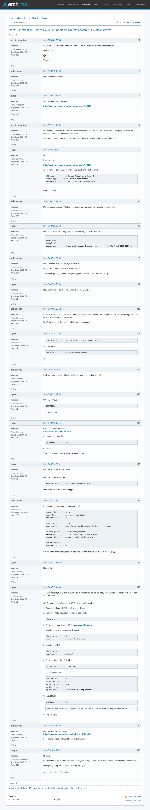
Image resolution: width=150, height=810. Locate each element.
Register (35, 18)
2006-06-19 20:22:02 (52, 750)
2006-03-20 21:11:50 (51, 96)
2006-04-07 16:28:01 (52, 464)
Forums (86, 5)
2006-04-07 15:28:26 (52, 370)
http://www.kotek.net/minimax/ (57, 431)
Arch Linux (16, 4)
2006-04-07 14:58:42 (52, 309)
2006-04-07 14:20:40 (52, 284)
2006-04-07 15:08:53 (52, 333)
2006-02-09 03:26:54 (52, 40)
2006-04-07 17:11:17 (51, 500)
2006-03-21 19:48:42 (52, 125)
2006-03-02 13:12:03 (52, 71)
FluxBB (137, 800)
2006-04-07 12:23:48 (52, 226)
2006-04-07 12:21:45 (52, 201)
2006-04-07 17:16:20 (52, 563)
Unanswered (136, 22)
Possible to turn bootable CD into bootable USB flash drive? (73, 29)
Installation (26, 29)
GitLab (106, 5)
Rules (18, 18)
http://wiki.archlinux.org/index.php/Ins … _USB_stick (67, 734)
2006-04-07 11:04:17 (51, 150)
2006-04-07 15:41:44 (52, 394)
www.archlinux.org (83, 625)
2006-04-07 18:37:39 (52, 726)
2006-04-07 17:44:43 (52, 587)
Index (10, 18)
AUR (129, 5)
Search (27, 18)
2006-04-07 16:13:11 (51, 423)
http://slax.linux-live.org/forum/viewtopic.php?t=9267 (67, 106)
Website (16, 114)
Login (44, 18)
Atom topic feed (134, 796)
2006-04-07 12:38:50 (52, 258)
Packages (73, 5)
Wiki (96, 5)
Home (61, 5)
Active (126, 22)
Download (140, 5)
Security (118, 5)
